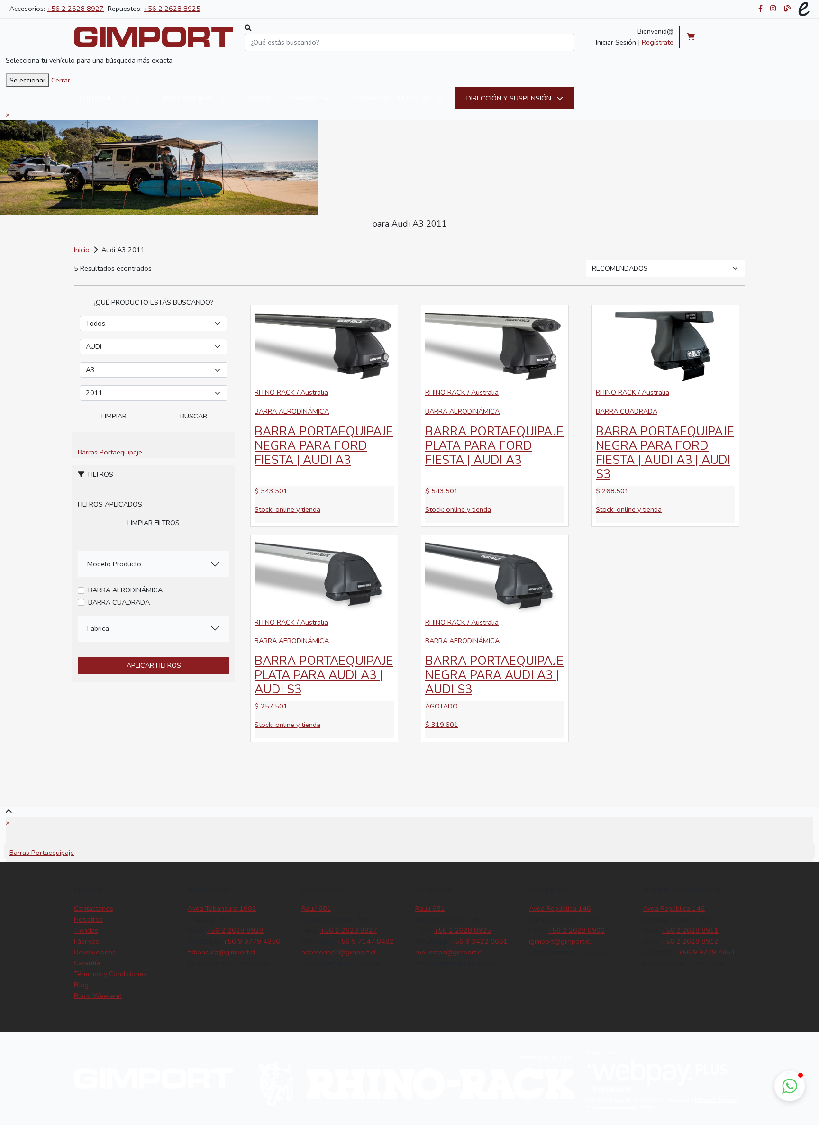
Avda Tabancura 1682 (222, 908)
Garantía (87, 963)
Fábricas (86, 941)
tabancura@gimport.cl (221, 952)
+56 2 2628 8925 (172, 8)
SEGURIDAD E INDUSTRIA (393, 98)
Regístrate (657, 42)
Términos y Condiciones (110, 974)
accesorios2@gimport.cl (338, 952)
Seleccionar (27, 80)
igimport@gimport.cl (560, 941)
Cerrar (60, 80)
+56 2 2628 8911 (690, 930)
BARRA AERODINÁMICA (125, 590)
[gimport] (153, 37)
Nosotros (88, 919)
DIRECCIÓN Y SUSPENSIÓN (509, 98)
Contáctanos (93, 908)
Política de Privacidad (716, 1100)
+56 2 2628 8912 (690, 941)
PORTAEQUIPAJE (189, 98)
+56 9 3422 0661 (479, 941)
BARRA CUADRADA (119, 602)
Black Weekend (98, 995)
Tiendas (86, 930)
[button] (789, 1086)
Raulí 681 (316, 908)
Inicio (82, 249)
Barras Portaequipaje (110, 452)
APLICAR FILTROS (154, 665)
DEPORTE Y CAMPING (284, 98)
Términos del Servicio (613, 1106)
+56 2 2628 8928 (235, 930)
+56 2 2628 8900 (576, 930)
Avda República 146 (560, 908)
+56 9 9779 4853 (706, 952)
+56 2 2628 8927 (75, 8)
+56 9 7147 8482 (365, 941)
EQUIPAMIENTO (105, 98)
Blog (81, 984)
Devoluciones (95, 952)
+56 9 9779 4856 (251, 941)
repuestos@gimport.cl (449, 952)
